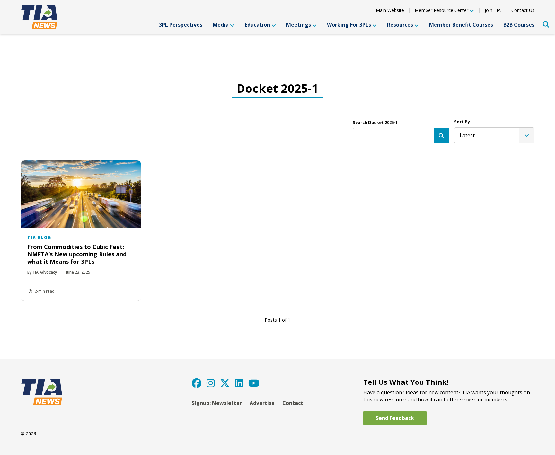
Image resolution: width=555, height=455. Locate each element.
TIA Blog (39, 237)
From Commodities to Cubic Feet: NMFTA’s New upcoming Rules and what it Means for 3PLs (77, 254)
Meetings (298, 24)
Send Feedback (395, 418)
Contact (292, 403)
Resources (400, 24)
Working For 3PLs (349, 24)
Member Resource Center (441, 10)
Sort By (462, 121)
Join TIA (493, 10)
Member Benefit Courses (461, 24)
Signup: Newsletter (217, 403)
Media (221, 24)
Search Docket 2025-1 (375, 122)
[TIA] (40, 17)
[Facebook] (196, 383)
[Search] (441, 135)
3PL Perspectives (180, 24)
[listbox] (494, 135)
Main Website (390, 10)
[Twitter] (225, 383)
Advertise (262, 403)
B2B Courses (518, 24)
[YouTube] (253, 383)
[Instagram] (211, 383)
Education (257, 24)
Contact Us (522, 10)
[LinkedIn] (239, 383)
